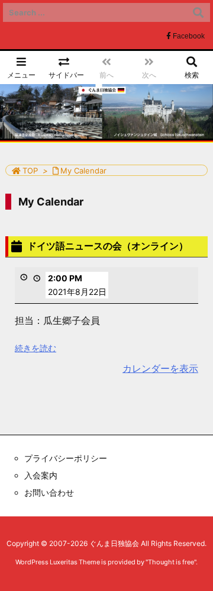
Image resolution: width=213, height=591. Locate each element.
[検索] (198, 12)
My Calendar (83, 170)
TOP (30, 170)
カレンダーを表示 (160, 368)
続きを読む (35, 348)
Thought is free (171, 562)
